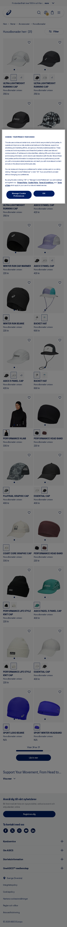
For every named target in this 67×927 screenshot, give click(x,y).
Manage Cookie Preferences (19, 194)
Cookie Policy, (33, 182)
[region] (33, 166)
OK (44, 193)
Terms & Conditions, (46, 182)
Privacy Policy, (22, 182)
